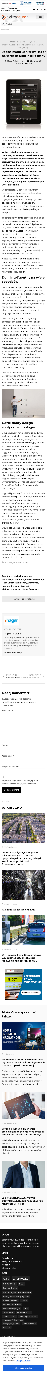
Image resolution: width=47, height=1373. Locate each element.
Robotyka (6, 1327)
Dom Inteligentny (18, 583)
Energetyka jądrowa (11, 1324)
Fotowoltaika (10, 1288)
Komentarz (7, 710)
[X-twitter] (41, 9)
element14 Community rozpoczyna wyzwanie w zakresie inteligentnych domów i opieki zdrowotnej (23, 1062)
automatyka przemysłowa (17, 1292)
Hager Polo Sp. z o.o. (13, 634)
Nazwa (5, 745)
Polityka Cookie (23, 1360)
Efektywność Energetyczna (16, 1296)
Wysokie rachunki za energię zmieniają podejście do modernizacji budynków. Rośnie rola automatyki (23, 1131)
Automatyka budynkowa (19, 576)
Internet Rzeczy (9, 1316)
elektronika (9, 1283)
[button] (40, 17)
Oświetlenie (8, 1312)
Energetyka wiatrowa (28, 1316)
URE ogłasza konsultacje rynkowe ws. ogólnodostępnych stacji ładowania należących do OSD (21, 958)
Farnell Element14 (29, 1324)
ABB (26, 1309)
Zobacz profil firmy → (14, 653)
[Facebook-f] (37, 9)
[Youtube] (34, 9)
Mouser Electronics (12, 1305)
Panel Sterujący (30, 589)
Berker (28, 579)
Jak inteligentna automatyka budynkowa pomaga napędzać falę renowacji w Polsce (22, 1201)
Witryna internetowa (10, 766)
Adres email (8, 756)
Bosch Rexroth (10, 1301)
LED (21, 1283)
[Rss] (45, 9)
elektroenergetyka (11, 1309)
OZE (6, 1278)
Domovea (33, 583)
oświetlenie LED (24, 1313)
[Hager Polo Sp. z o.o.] (11, 621)
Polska (24, 1301)
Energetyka (20, 1278)
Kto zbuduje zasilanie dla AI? (18, 909)
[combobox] (23, 24)
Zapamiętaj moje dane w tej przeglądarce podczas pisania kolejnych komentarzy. (20, 782)
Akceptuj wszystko (23, 1368)
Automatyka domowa (13, 579)
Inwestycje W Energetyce (13, 1320)
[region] (23, 1355)
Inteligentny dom (11, 586)
